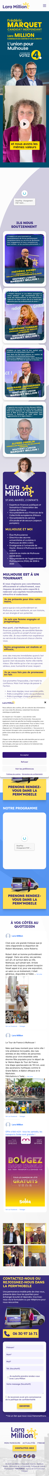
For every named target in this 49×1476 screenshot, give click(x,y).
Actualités (29, 1443)
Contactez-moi (24, 1448)
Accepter (24, 755)
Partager (22, 1026)
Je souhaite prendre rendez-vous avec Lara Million (24, 1377)
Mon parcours (12, 1443)
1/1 (9, 217)
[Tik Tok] (29, 1456)
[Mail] (33, 1456)
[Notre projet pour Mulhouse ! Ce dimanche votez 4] (13, 1255)
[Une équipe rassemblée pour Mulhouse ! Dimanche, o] (35, 1233)
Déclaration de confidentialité (32, 774)
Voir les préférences (24, 769)
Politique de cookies (13, 774)
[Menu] (44, 5)
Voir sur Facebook (12, 1026)
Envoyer (24, 1406)
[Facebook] (16, 1456)
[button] (45, 702)
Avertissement (9, 1469)
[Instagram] (20, 1456)
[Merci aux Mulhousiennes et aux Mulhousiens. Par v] (13, 1233)
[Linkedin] (24, 1456)
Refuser (24, 762)
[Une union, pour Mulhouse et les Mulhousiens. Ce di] (35, 1255)
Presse (41, 1443)
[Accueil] (24, 1433)
